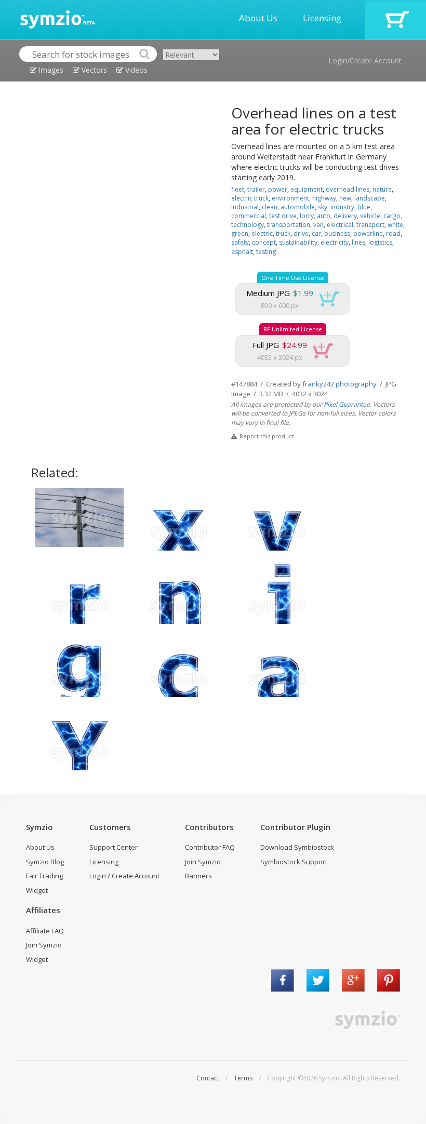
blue (363, 207)
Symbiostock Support (293, 861)
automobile (298, 207)
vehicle (370, 215)
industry (342, 207)
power (277, 189)
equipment (306, 189)
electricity (335, 242)
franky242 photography (339, 384)
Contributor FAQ (210, 847)
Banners (198, 875)
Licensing (322, 18)
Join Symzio (203, 861)
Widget (37, 890)
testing (266, 251)
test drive (283, 215)
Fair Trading (44, 875)
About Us (258, 18)
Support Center (113, 847)
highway (324, 198)
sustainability (298, 242)
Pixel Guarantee (347, 404)
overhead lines (347, 189)
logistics (380, 242)
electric (262, 233)
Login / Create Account (124, 875)
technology (247, 224)
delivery (345, 215)
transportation (288, 224)
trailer (256, 189)
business (337, 233)
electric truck (250, 198)
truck (283, 233)
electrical (340, 224)
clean (269, 207)
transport (370, 224)
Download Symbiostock (297, 847)
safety (240, 242)
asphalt (242, 251)
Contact (207, 1078)
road (393, 233)
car (316, 233)
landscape (369, 198)
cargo (392, 215)
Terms (243, 1078)
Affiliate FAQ (45, 930)
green (239, 233)
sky (322, 207)
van (318, 224)
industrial (245, 207)
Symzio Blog (45, 861)
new (345, 198)
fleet (237, 189)
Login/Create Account (365, 60)
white (395, 224)
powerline (368, 233)
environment (290, 198)
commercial (248, 215)
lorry (307, 215)
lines (358, 242)
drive (301, 233)
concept (264, 242)
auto (323, 215)
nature (382, 189)
